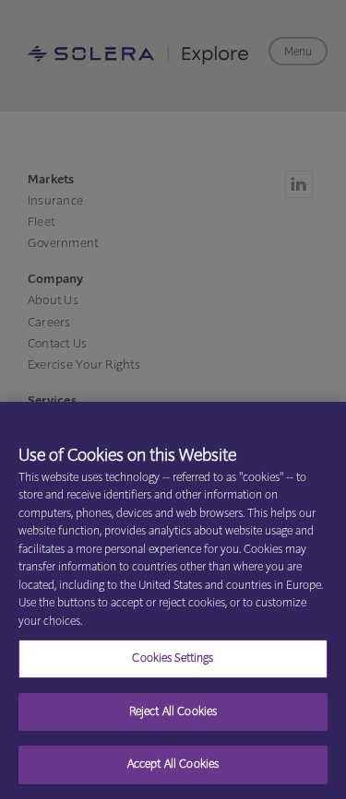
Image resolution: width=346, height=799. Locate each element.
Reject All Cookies (173, 712)
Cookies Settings (172, 658)
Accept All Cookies (173, 764)
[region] (173, 600)
